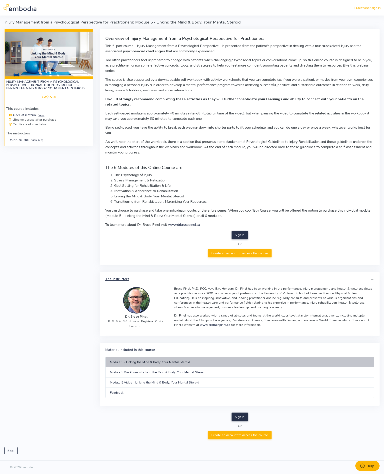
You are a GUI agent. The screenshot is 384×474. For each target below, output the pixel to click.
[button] (372, 279)
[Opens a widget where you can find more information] (367, 466)
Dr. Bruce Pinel (26, 140)
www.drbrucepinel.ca (184, 224)
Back (11, 451)
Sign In (239, 235)
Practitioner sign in (367, 8)
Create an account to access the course (239, 253)
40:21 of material (28, 115)
